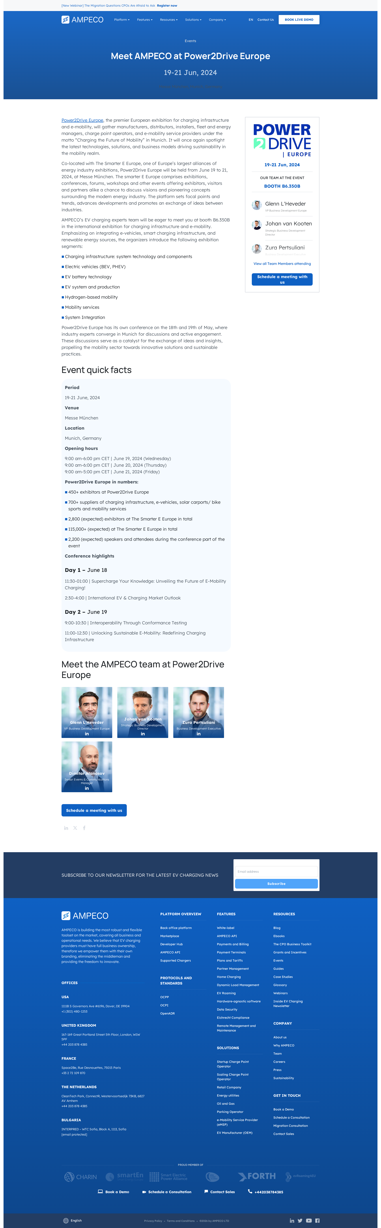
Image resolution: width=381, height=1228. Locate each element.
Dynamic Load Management (238, 985)
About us (280, 1037)
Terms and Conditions (181, 1220)
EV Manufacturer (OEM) (234, 1133)
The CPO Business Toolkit (292, 944)
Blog (276, 928)
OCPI (164, 1005)
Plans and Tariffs (230, 960)
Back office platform (176, 928)
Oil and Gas (226, 1104)
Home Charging (229, 977)
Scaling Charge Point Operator (232, 1077)
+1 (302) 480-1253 (74, 1011)
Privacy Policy (153, 1220)
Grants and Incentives (289, 952)
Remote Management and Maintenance (236, 1028)
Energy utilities (228, 1095)
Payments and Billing (233, 944)
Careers (279, 1062)
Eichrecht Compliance (233, 1018)
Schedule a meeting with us (282, 279)
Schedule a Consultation (291, 1117)
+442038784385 (268, 1192)
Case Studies (283, 977)
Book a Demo (283, 1109)
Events (190, 41)
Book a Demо (116, 1192)
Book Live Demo (299, 20)
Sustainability (283, 1078)
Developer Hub (171, 944)
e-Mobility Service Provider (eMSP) (237, 1122)
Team (277, 1054)
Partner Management (233, 969)
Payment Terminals (231, 952)
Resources (167, 20)
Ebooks (279, 936)
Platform (120, 20)
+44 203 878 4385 (74, 1044)
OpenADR (167, 1013)
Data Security (227, 1009)
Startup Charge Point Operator (233, 1064)
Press (277, 1070)
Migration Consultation (290, 1126)
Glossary (280, 985)
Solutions (192, 20)
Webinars (280, 993)
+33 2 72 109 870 (73, 1072)
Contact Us (266, 20)
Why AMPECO (283, 1045)
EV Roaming (226, 993)
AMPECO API (170, 952)
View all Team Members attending (282, 263)
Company (216, 20)
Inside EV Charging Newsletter (288, 1003)
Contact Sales (283, 1134)
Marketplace (169, 936)
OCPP (164, 997)
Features (143, 20)
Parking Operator (230, 1112)
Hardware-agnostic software (239, 1001)
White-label (225, 928)
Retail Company (229, 1087)
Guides (278, 969)
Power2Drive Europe (82, 120)
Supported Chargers (175, 960)
